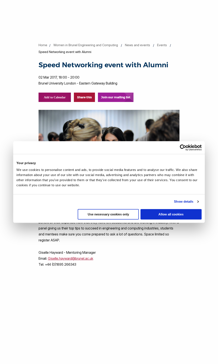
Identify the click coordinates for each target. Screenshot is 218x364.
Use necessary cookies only (108, 214)
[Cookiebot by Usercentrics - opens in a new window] (183, 147)
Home (43, 45)
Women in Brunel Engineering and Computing (85, 45)
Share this (84, 97)
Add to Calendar (55, 97)
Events (162, 45)
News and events (137, 45)
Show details (183, 201)
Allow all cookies (171, 214)
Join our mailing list (115, 97)
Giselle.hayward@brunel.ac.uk (70, 258)
